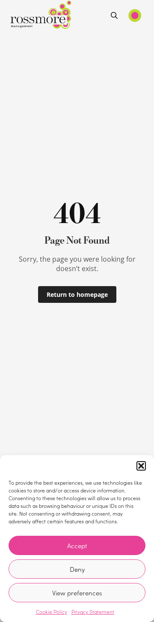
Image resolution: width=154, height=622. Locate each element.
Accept (77, 545)
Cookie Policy (51, 611)
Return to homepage (77, 294)
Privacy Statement (92, 611)
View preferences (77, 593)
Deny (77, 569)
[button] (141, 466)
